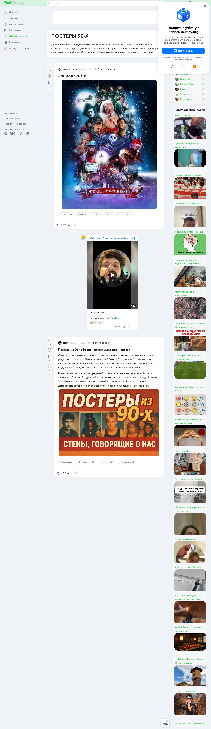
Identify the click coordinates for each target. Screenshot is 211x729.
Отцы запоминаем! (185, 539)
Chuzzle (195, 311)
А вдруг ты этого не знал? (189, 232)
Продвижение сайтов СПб (190, 723)
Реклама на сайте (14, 129)
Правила (9, 124)
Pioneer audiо (182, 451)
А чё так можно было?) (187, 567)
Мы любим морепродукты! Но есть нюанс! (189, 509)
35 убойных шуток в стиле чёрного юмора (189, 325)
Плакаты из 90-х (129, 462)
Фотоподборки (107, 69)
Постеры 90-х (125, 214)
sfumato (195, 439)
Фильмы (82, 214)
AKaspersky (201, 191)
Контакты (21, 124)
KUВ (189, 467)
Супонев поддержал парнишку (186, 145)
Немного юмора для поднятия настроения (186, 262)
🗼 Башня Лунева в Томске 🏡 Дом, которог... (189, 661)
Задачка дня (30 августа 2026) (188, 389)
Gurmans (197, 131)
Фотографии (66, 214)
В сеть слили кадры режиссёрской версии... (188, 597)
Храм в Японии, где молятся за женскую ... (190, 629)
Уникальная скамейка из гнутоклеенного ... (188, 421)
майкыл (194, 163)
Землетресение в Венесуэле (184, 293)
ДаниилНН (201, 407)
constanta (198, 279)
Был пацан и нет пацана (188, 479)
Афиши (109, 214)
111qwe (67, 343)
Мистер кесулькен (185, 115)
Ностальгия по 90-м (87, 462)
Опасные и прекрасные (187, 691)
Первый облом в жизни (187, 175)
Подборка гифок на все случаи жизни (187, 357)
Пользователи (12, 119)
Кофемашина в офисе (186, 204)
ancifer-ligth (70, 69)
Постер (96, 214)
